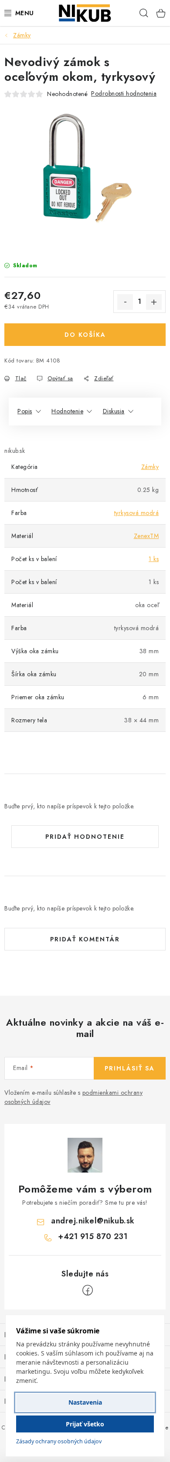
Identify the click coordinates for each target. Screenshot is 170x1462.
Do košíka (85, 334)
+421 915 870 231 (92, 1236)
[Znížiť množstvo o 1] (125, 302)
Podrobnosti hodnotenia (123, 93)
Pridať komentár (85, 939)
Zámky (150, 466)
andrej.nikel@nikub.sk (93, 1220)
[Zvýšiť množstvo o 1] (154, 302)
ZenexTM (146, 536)
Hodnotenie (67, 411)
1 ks (154, 559)
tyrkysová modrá (136, 512)
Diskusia (114, 411)
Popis (24, 411)
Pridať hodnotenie (85, 836)
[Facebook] (87, 1290)
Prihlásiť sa (130, 1068)
